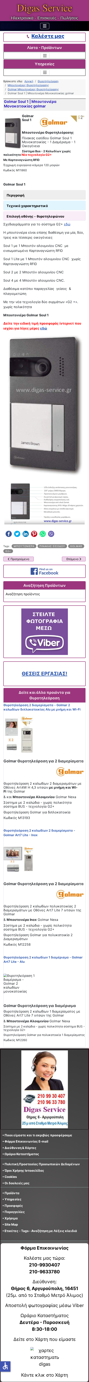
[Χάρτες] (44, 1357)
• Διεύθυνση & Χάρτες (19, 1148)
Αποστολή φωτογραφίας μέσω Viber (44, 1305)
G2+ (8, 551)
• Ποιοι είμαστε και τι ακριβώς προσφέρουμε (37, 1135)
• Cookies (9, 1177)
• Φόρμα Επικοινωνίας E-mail (25, 1141)
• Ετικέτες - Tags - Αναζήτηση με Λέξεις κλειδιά (39, 1231)
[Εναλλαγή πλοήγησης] (44, 26)
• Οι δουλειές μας (16, 1183)
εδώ (67, 224)
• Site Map (10, 1224)
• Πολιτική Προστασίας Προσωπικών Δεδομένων (41, 1164)
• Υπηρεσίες (12, 1199)
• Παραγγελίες (13, 1212)
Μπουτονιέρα (24, 546)
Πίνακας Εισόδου (52, 546)
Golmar (76, 546)
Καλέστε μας (47, 36)
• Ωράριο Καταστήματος (20, 1154)
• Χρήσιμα (10, 1218)
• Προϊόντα (10, 1193)
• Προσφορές (12, 1206)
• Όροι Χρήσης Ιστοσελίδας (24, 1170)
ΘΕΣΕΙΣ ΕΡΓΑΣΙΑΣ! (44, 674)
